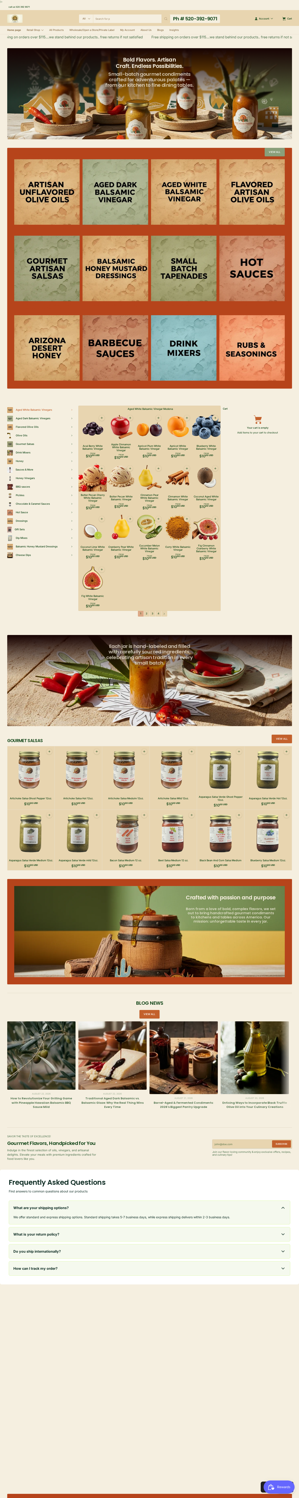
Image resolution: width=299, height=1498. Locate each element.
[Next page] (164, 614)
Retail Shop (33, 30)
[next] (288, 1115)
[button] (166, 18)
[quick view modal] (102, 418)
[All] (86, 18)
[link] (275, 152)
